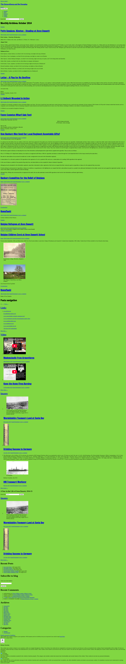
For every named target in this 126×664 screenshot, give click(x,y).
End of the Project (8, 567)
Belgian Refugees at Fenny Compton (21, 596)
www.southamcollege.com (10, 321)
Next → (6, 304)
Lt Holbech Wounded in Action (15, 98)
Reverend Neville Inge (9, 569)
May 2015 (6, 610)
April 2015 (6, 611)
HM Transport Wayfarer (15, 482)
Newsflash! (6, 211)
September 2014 (7, 620)
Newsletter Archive (8, 568)
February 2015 (7, 613)
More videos (4, 390)
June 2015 (6, 608)
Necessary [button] (3, 652)
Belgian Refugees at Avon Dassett (17, 224)
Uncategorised (4, 207)
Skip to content (4, 1)
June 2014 (6, 624)
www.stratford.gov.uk (9, 323)
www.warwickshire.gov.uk (10, 326)
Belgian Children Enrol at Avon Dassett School (23, 234)
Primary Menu (4, 8)
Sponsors (6, 13)
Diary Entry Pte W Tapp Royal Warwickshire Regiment (21, 597)
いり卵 (5, 597)
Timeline (6, 11)
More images (4, 488)
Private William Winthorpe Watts (11, 572)
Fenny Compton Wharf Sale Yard (16, 114)
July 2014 (6, 623)
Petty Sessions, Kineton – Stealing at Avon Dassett (25, 30)
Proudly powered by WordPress (8, 635)
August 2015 (6, 606)
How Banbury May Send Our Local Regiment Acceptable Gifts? (30, 134)
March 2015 (6, 612)
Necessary (4, 653)
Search (2, 7)
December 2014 (7, 616)
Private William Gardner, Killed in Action (22, 593)
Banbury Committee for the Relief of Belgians (23, 178)
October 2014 (7, 619)
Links (3, 307)
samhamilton (14, 328)
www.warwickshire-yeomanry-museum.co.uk (14, 316)
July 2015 (6, 607)
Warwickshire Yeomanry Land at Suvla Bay (24, 418)
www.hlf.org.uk (7, 311)
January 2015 (7, 615)
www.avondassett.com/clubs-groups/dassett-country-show (17, 318)
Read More (62, 636)
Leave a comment (22, 34)
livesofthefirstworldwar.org (10, 313)
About (5, 12)
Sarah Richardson (14, 34)
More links (4, 331)
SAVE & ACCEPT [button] (5, 662)
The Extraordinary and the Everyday (14, 4)
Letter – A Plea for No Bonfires (15, 77)
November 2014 (7, 617)
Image (2, 181)
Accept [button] (57, 636)
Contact (5, 15)
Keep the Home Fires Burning (18, 383)
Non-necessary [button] (4, 657)
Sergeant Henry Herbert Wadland (11, 571)
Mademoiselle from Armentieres (19, 357)
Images (4, 393)
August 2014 (6, 621)
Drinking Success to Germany (18, 449)
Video (3, 334)
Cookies (5, 16)
